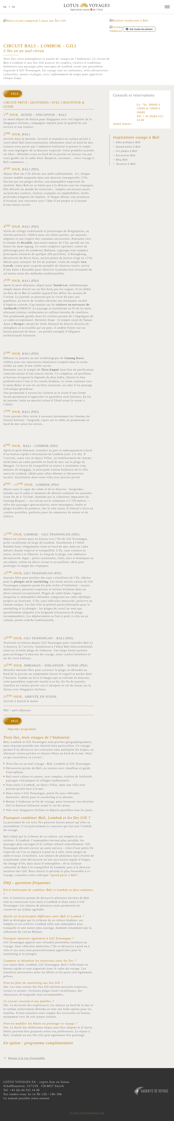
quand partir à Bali (64, 875)
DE (5, 7)
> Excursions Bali (124, 155)
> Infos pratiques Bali (126, 142)
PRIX (14, 721)
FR (13, 7)
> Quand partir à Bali (127, 146)
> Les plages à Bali (125, 150)
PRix (15, 94)
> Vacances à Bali (124, 163)
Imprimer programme (22, 729)
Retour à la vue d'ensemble (26, 1058)
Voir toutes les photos (141, 29)
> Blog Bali (120, 159)
